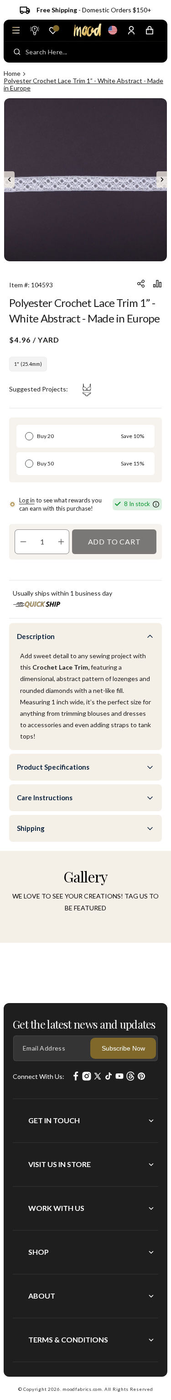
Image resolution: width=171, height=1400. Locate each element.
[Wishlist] (53, 30)
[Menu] (16, 30)
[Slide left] (9, 179)
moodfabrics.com (82, 1389)
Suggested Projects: (38, 389)
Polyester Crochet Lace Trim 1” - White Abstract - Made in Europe (83, 84)
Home (12, 73)
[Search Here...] (17, 52)
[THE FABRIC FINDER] (34, 30)
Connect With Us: (38, 1076)
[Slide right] (161, 179)
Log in (27, 500)
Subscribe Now (123, 1048)
